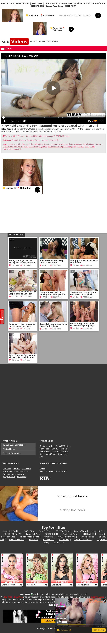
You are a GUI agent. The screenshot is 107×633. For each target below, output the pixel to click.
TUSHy (92, 146)
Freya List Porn (33, 534)
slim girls (80, 146)
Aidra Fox (21, 144)
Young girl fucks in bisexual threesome (84, 261)
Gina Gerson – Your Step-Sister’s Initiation (52, 261)
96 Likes (76, 328)
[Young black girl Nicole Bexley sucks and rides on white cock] (23, 258)
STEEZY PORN (37, 6)
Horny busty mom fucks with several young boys (82, 324)
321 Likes (15, 329)
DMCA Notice (9, 449)
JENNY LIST (36, 3)
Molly (26, 146)
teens (87, 146)
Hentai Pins (59, 542)
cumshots (69, 144)
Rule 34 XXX (64, 539)
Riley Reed (63, 146)
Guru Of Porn (98, 3)
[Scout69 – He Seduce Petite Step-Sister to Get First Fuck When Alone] (23, 280)
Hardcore (45, 140)
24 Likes (45, 265)
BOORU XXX (48, 539)
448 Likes (15, 296)
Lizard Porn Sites (54, 6)
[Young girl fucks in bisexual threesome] (84, 258)
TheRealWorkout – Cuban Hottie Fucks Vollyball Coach (83, 293)
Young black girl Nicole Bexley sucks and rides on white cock (22, 261)
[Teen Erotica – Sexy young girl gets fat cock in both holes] (23, 343)
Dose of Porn (22, 3)
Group (37, 140)
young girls (17, 149)
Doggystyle (78, 144)
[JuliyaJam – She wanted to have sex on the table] (23, 321)
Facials (85, 144)
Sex (14, 41)
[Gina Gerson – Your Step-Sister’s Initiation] (53, 258)
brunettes (47, 144)
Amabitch (48, 536)
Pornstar (52, 140)
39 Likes (45, 329)
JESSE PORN (70, 6)
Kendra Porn (50, 3)
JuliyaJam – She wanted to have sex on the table (22, 325)
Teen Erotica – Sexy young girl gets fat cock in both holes (22, 356)
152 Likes (15, 360)
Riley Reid (72, 146)
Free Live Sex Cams (11, 453)
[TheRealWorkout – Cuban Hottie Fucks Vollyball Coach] (84, 290)
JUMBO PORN (65, 3)
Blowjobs (39, 144)
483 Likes (45, 297)
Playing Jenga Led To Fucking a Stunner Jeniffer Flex (53, 293)
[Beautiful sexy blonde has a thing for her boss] (53, 321)
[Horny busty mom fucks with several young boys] (84, 311)
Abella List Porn (70, 534)
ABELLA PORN (7, 3)
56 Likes (8, 136)
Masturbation (8, 146)
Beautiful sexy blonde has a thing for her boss (53, 325)
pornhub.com (53, 146)
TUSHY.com (7, 149)
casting (55, 144)
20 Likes (76, 265)
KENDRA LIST (88, 534)
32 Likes (76, 297)
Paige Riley (43, 146)
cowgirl (61, 144)
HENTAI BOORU (16, 539)
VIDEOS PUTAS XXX (66, 536)
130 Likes (15, 265)
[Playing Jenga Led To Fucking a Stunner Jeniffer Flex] (53, 290)
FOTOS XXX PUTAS (12, 534)
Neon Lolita (33, 146)
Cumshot (30, 140)
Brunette (22, 140)
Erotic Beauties (87, 536)
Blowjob (15, 140)
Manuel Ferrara (95, 144)
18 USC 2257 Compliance (14, 444)
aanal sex (12, 144)
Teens (59, 140)
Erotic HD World (82, 3)
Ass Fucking (30, 144)
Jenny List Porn (98, 531)
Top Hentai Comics (83, 539)
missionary (18, 146)
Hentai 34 (33, 539)
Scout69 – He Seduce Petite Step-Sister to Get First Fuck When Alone (22, 293)
